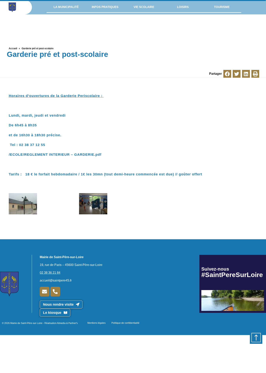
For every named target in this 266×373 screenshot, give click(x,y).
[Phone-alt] (55, 291)
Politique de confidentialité (125, 323)
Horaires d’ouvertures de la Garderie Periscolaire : (56, 96)
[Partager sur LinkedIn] (246, 74)
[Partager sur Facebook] (227, 74)
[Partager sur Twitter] (236, 74)
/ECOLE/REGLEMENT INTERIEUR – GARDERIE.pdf (55, 155)
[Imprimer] (255, 74)
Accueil (13, 48)
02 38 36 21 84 (50, 272)
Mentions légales (96, 323)
